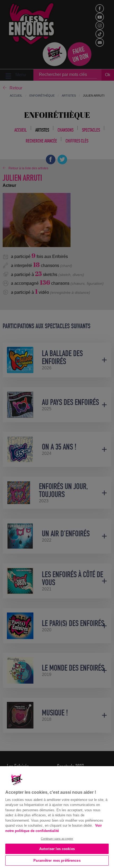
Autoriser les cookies (57, 849)
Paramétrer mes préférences (56, 860)
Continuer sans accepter (57, 838)
